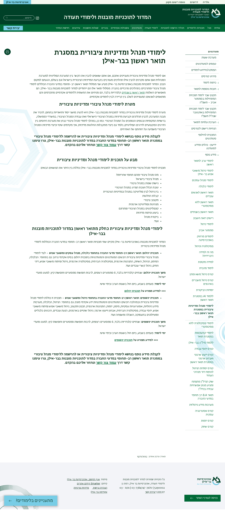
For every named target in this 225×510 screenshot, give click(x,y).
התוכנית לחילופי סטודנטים (207, 137)
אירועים (76, 28)
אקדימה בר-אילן (99, 492)
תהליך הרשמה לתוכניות (172, 28)
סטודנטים (137, 28)
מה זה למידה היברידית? (206, 254)
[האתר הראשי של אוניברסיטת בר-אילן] (209, 484)
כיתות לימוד (209, 82)
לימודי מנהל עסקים (202, 180)
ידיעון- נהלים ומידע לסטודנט (205, 147)
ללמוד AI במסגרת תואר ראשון (203, 298)
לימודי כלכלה (206, 186)
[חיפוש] (7, 17)
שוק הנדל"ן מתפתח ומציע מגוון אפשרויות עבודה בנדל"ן (201, 385)
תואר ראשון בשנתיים (201, 212)
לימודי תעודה (151, 28)
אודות (217, 28)
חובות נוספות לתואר (205, 89)
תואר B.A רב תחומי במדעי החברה (202, 397)
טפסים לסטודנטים (206, 64)
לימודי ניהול (207, 224)
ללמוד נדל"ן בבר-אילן (201, 342)
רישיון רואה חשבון (203, 218)
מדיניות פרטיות (81, 488)
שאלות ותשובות (90, 28)
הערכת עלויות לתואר (204, 122)
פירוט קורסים (208, 76)
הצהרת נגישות (99, 488)
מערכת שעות (209, 57)
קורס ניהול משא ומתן (201, 274)
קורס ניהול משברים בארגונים (202, 282)
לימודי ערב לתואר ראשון (203, 163)
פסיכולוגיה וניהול (204, 246)
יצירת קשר (13, 28)
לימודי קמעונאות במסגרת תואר (204, 335)
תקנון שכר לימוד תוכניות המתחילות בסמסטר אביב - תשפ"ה (202, 99)
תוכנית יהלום (132, 291)
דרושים (194, 2)
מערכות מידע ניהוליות (201, 405)
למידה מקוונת (205, 262)
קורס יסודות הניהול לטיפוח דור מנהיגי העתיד (202, 372)
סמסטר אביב (206, 230)
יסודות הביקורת (204, 290)
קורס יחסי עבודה (204, 349)
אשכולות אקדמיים (120, 28)
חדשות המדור (62, 28)
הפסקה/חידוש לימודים (203, 70)
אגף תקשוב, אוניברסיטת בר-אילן (83, 479)
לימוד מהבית (206, 268)
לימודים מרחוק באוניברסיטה (205, 238)
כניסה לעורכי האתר (207, 498)
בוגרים (104, 28)
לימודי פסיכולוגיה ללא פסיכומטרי (201, 325)
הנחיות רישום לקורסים (203, 128)
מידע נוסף (210, 154)
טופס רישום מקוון (175, 2)
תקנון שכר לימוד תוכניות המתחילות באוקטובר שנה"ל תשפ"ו (202, 113)
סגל (209, 28)
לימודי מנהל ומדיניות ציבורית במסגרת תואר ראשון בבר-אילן (200, 311)
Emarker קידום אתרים (88, 483)
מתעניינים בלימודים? (34, 501)
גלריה (206, 2)
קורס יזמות (207, 421)
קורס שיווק (207, 426)
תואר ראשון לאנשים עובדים (202, 194)
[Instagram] (37, 18)
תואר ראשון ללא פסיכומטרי (204, 204)
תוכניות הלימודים (195, 28)
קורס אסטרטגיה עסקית (204, 413)
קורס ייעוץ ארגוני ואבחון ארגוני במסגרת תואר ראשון (201, 359)
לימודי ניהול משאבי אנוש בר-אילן (202, 172)
